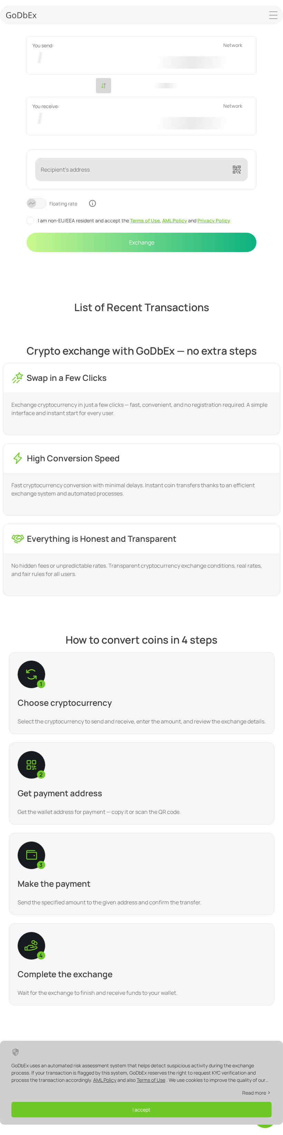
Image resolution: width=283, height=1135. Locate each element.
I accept (141, 1109)
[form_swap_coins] (103, 85)
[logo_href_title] (21, 15)
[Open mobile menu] (273, 15)
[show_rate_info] (92, 203)
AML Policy (174, 220)
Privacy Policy (213, 220)
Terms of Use (145, 220)
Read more (254, 1092)
